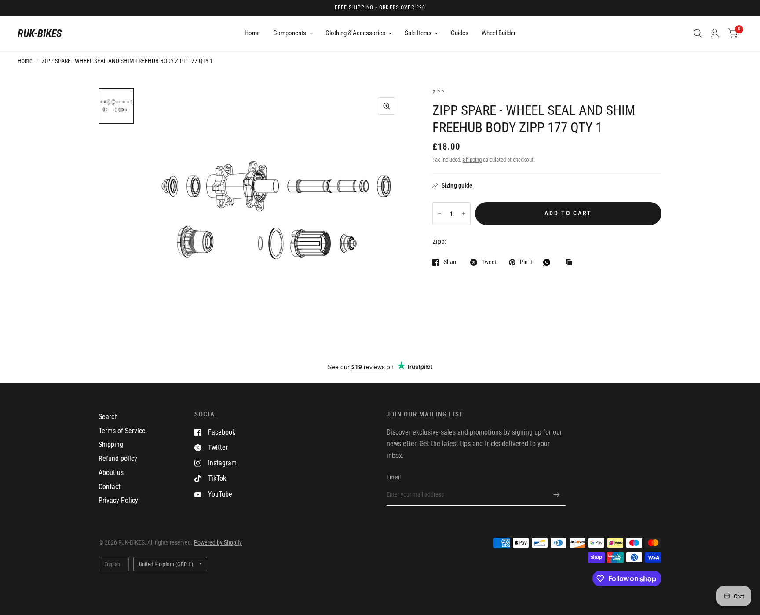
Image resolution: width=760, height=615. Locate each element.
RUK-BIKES (40, 33)
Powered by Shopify (218, 542)
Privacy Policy (118, 500)
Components (289, 33)
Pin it (526, 262)
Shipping (472, 159)
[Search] (697, 33)
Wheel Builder (499, 33)
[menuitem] (252, 33)
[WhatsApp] (549, 262)
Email (394, 477)
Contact (110, 486)
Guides (459, 33)
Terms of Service (122, 431)
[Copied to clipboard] (571, 263)
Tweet (489, 262)
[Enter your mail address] (557, 494)
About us (111, 472)
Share (451, 262)
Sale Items (418, 33)
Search (108, 416)
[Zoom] (386, 106)
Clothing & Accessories (355, 33)
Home (252, 33)
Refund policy (118, 458)
